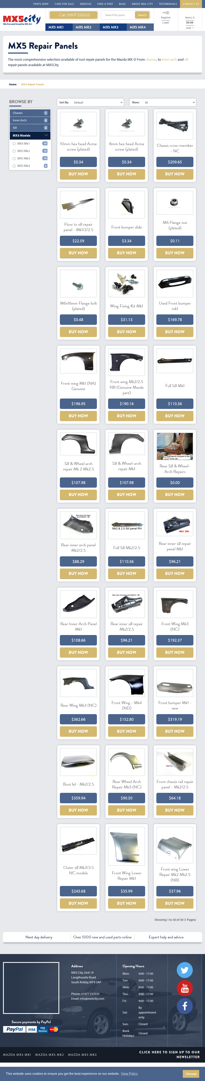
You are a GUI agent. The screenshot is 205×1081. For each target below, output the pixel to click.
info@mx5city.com (92, 998)
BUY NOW (78, 174)
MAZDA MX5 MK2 (49, 1055)
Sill (15, 128)
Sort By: (64, 102)
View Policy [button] (129, 1073)
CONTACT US (191, 3)
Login (165, 22)
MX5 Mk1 (23, 143)
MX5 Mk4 (23, 166)
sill (186, 59)
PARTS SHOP (41, 3)
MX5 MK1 (55, 27)
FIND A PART (105, 3)
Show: (135, 102)
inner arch (169, 59)
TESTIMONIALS (168, 3)
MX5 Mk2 (23, 151)
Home (12, 84)
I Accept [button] (191, 1073)
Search (142, 15)
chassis (151, 59)
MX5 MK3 (110, 27)
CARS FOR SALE (64, 3)
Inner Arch (20, 120)
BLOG (122, 3)
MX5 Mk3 (23, 158)
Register (166, 17)
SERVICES (85, 3)
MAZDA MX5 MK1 (17, 1055)
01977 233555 (90, 994)
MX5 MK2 (83, 27)
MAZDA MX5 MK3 (82, 1055)
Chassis (17, 113)
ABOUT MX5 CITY (142, 3)
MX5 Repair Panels (32, 84)
